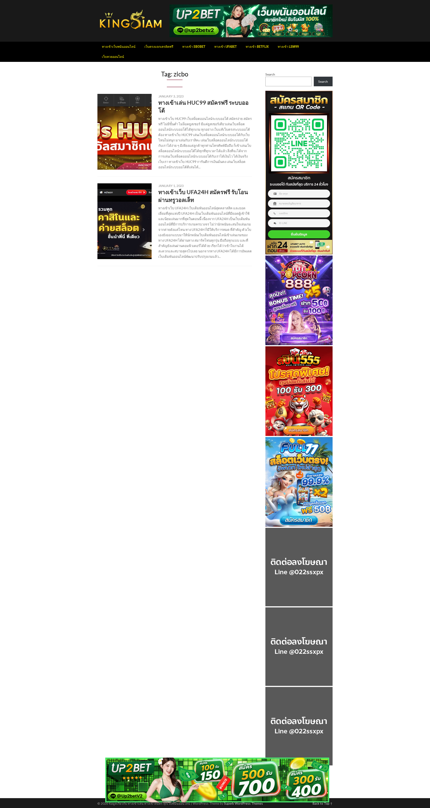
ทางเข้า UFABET (225, 46)
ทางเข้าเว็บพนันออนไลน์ (118, 46)
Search (270, 74)
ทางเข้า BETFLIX (257, 46)
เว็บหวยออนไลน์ (113, 56)
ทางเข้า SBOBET (193, 46)
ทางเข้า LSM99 (288, 46)
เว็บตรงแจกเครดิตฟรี (158, 46)
